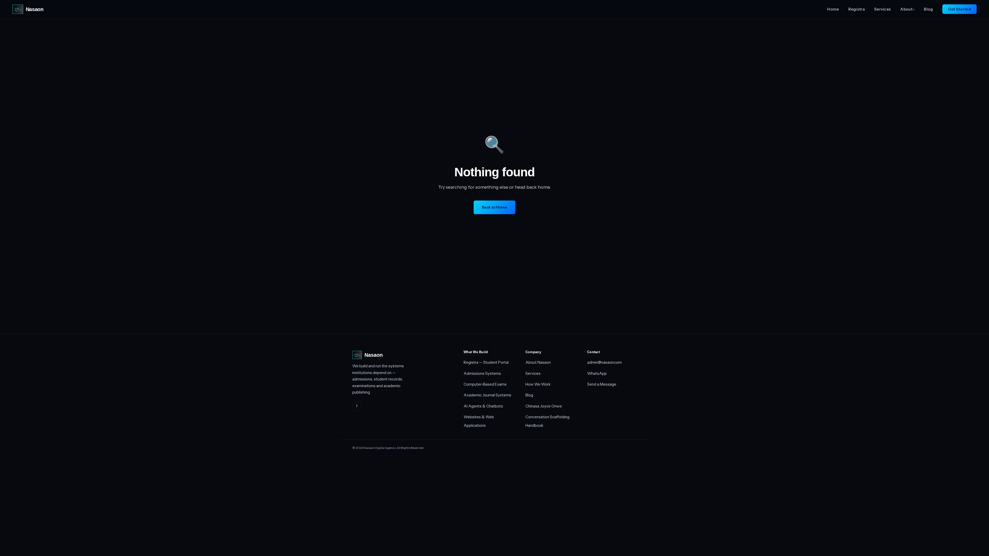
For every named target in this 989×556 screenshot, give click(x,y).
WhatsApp (597, 373)
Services (882, 9)
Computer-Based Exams (485, 384)
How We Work (538, 384)
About (907, 9)
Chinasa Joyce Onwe (543, 406)
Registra (856, 9)
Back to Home (494, 207)
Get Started (959, 9)
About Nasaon (538, 362)
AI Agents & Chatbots (483, 406)
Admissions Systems (482, 373)
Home (833, 9)
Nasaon (34, 9)
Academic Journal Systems (487, 395)
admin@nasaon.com (604, 362)
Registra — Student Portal (486, 362)
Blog (928, 9)
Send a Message (601, 384)
